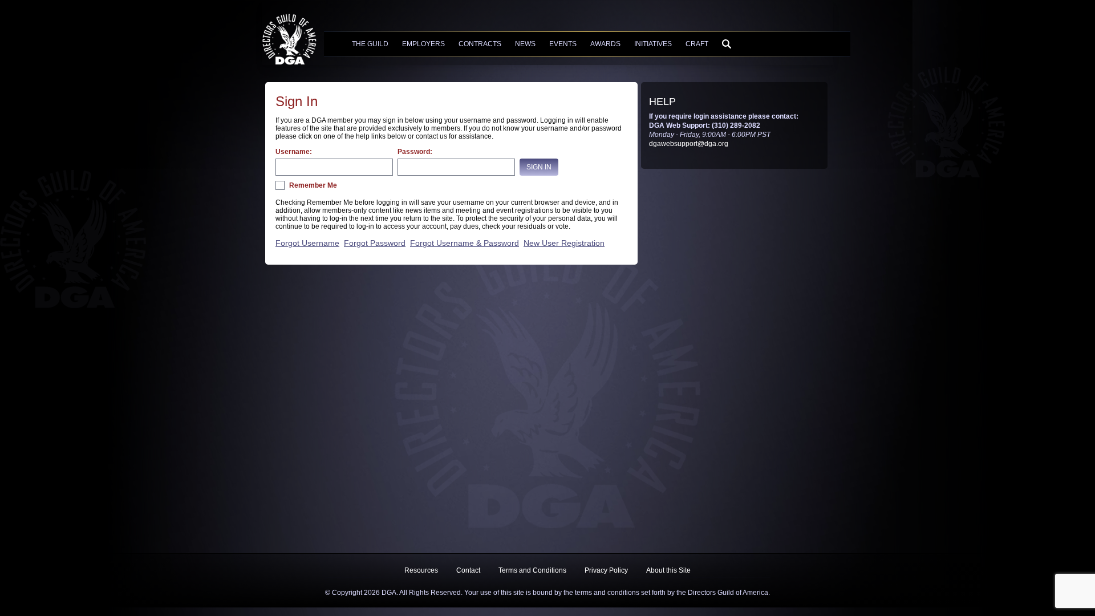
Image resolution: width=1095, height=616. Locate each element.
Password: (415, 152)
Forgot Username (307, 243)
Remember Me (313, 185)
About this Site (668, 570)
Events (563, 44)
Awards (605, 44)
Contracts (480, 44)
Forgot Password (374, 243)
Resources (421, 570)
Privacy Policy (606, 570)
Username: (293, 152)
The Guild (370, 44)
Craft (697, 44)
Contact (468, 570)
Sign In (538, 167)
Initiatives (653, 44)
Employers (423, 44)
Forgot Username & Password (464, 243)
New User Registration (564, 243)
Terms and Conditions (532, 570)
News (525, 44)
